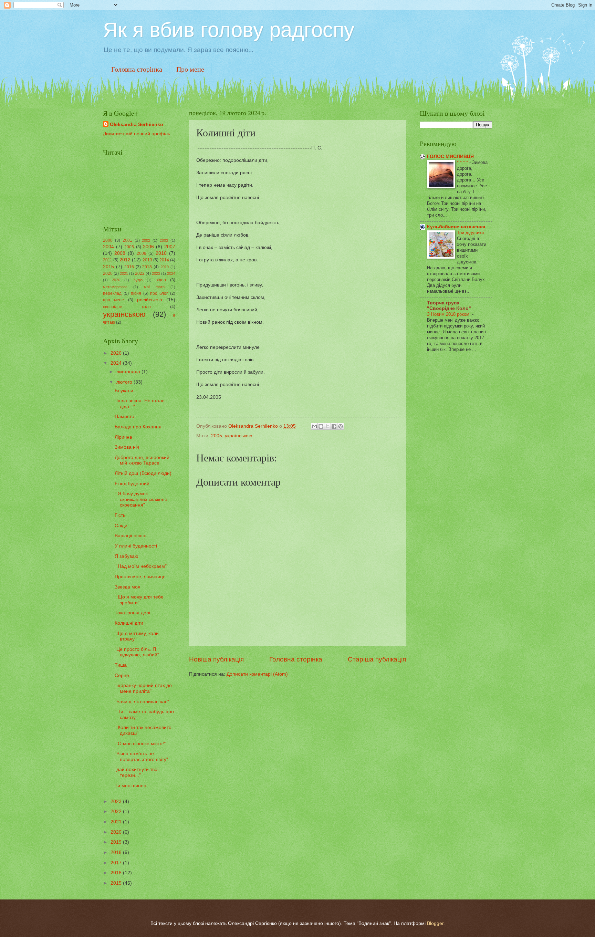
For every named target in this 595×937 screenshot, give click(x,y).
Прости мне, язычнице (140, 576)
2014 (164, 260)
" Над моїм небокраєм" (141, 566)
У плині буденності (136, 546)
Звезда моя (127, 587)
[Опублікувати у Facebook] (334, 426)
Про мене (190, 69)
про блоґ (159, 293)
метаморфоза (115, 287)
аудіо (138, 280)
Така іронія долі (132, 612)
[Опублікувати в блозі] (320, 426)
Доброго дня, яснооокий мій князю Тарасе (142, 460)
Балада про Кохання (138, 426)
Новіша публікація (216, 659)
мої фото (154, 287)
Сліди (121, 525)
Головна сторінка (136, 69)
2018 (147, 266)
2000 (108, 240)
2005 (216, 435)
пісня (136, 293)
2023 (156, 273)
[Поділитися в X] (327, 426)
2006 (148, 246)
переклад (112, 293)
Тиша (121, 665)
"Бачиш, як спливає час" (142, 701)
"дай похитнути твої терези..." (137, 772)
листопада (129, 371)
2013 (147, 260)
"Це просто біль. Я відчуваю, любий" (137, 652)
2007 (169, 246)
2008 (119, 253)
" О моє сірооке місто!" (140, 743)
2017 (117, 862)
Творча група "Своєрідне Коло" (449, 305)
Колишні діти (129, 623)
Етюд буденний (132, 483)
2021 (124, 273)
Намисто (124, 416)
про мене (113, 300)
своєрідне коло (127, 306)
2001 (127, 240)
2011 (107, 260)
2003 (164, 240)
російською (149, 299)
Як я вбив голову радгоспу (228, 29)
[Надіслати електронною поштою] (314, 426)
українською (238, 435)
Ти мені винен (130, 785)
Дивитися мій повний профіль (136, 133)
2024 (171, 273)
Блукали (124, 390)
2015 (108, 266)
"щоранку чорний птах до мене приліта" (143, 688)
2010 (161, 253)
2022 (140, 273)
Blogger (435, 923)
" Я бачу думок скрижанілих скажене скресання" (141, 499)
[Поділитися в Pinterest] (340, 426)
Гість (120, 515)
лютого (125, 382)
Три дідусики (471, 232)
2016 (129, 266)
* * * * (463, 162)
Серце (122, 675)
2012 (125, 259)
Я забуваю (126, 556)
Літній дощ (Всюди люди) (143, 473)
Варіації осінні (130, 535)
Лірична (123, 437)
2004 (108, 246)
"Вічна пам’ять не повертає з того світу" (141, 756)
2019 (164, 267)
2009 (141, 253)
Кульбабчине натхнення (456, 226)
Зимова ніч (127, 447)
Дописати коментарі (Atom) (257, 674)
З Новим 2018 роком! (449, 314)
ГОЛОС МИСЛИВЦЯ (450, 156)
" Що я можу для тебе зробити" (139, 599)
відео (161, 280)
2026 (116, 280)
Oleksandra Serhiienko (136, 124)
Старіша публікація (377, 659)
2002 (146, 240)
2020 (108, 273)
